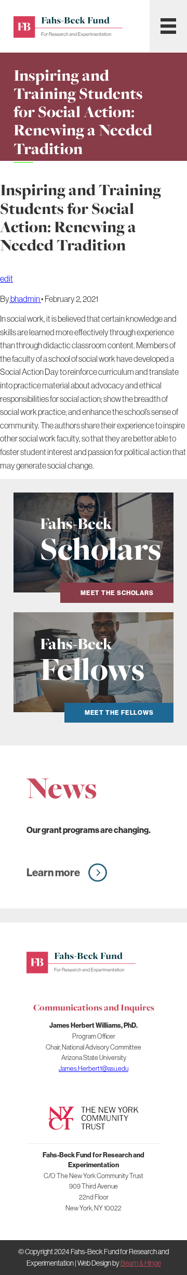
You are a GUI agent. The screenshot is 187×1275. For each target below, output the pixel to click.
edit (6, 278)
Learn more (53, 872)
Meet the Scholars (117, 593)
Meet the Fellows (119, 712)
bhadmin (25, 299)
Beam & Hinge (141, 1263)
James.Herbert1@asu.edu (93, 1068)
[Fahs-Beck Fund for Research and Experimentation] (81, 961)
